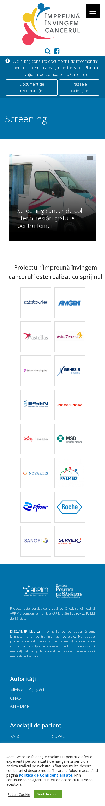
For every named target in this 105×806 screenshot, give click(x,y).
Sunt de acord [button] (48, 794)
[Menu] (93, 11)
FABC (15, 736)
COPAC (58, 736)
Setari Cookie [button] (19, 794)
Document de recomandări (31, 87)
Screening (26, 118)
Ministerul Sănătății (27, 690)
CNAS (15, 698)
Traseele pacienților (79, 87)
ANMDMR (19, 706)
